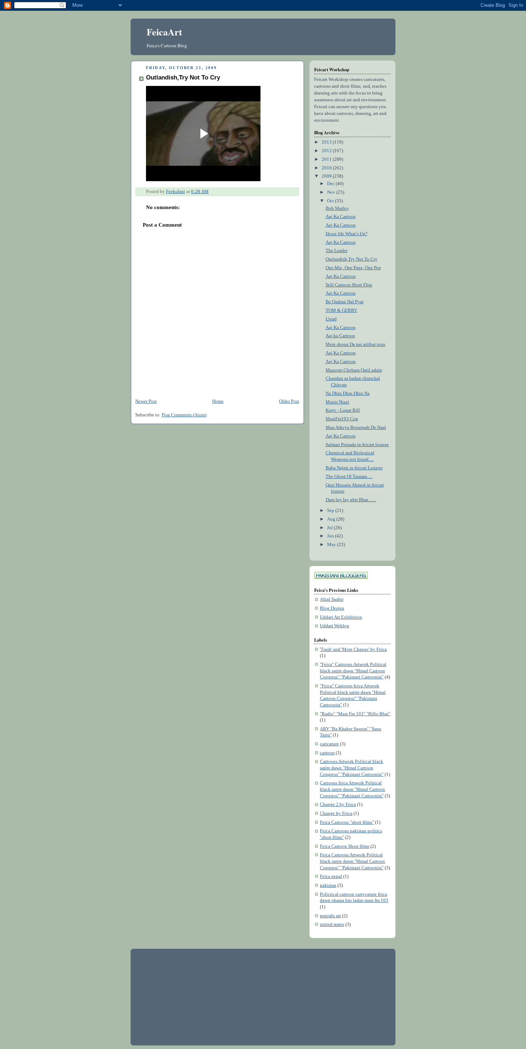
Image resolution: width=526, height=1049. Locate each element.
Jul (330, 527)
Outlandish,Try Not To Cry (352, 259)
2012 (327, 150)
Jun (331, 535)
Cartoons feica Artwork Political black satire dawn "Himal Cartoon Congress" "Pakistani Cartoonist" (352, 789)
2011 (327, 159)
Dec (331, 183)
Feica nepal (331, 876)
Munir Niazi (337, 402)
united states (332, 924)
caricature (329, 743)
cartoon (327, 752)
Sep (331, 510)
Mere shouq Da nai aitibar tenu (355, 344)
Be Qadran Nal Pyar (345, 301)
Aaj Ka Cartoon (341, 216)
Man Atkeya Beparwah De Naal (356, 427)
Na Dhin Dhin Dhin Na (348, 393)
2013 (327, 142)
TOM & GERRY (341, 310)
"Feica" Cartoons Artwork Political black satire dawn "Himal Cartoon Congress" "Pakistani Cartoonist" (353, 671)
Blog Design (332, 608)
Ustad (331, 319)
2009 (327, 176)
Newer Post (146, 401)
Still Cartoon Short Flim (349, 284)
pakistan (328, 885)
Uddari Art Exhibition (341, 617)
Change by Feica (336, 813)
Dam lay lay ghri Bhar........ (351, 499)
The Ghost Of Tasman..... (349, 476)
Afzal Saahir (332, 599)
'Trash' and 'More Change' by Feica (353, 649)
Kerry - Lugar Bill (343, 410)
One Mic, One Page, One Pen (353, 267)
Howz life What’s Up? (346, 233)
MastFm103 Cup (342, 418)
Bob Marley (337, 208)
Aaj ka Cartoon (340, 335)
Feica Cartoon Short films (344, 846)
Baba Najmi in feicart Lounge (354, 467)
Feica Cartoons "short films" (347, 822)
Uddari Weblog (334, 625)
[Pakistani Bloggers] (341, 577)
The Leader (336, 250)
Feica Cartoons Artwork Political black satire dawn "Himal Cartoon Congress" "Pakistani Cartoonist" (352, 861)
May (332, 544)
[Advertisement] (189, 996)
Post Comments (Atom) (184, 414)
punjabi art (330, 915)
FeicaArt (164, 32)
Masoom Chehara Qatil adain (354, 370)
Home (218, 401)
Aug (331, 519)
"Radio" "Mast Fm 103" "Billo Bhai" (355, 713)
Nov (331, 192)
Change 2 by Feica (338, 804)
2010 (327, 167)
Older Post (289, 401)
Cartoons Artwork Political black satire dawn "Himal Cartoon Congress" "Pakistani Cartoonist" (352, 768)
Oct (331, 200)
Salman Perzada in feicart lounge (357, 444)
